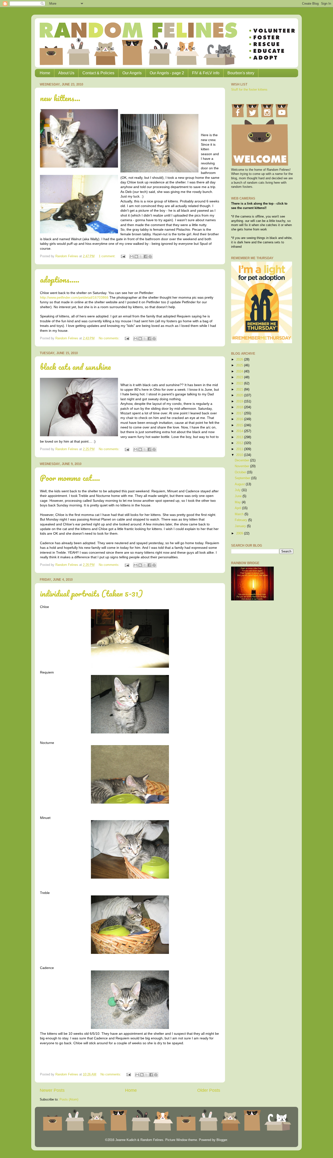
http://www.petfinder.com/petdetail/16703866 (74, 297)
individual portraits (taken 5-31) (91, 593)
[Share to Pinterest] (150, 256)
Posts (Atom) (68, 1099)
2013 (240, 437)
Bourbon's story (240, 73)
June (239, 496)
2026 (240, 359)
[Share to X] (140, 256)
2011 (240, 449)
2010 (240, 455)
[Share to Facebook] (145, 256)
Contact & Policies (98, 73)
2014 (240, 431)
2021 (240, 389)
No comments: (109, 338)
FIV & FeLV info (205, 73)
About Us (66, 73)
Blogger (221, 1140)
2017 (240, 413)
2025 (240, 365)
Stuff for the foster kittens (249, 89)
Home (45, 73)
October (241, 472)
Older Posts (208, 1090)
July (238, 490)
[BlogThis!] (136, 256)
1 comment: (108, 256)
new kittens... (60, 98)
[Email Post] (122, 256)
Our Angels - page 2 (167, 73)
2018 (240, 407)
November (242, 466)
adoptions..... (59, 279)
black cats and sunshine (75, 366)
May (238, 502)
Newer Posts (52, 1090)
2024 (240, 371)
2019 (240, 401)
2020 (240, 395)
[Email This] (131, 256)
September (243, 478)
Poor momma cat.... (70, 477)
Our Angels (132, 73)
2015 (240, 425)
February (241, 520)
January (241, 526)
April (238, 508)
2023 (240, 377)
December (242, 460)
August (240, 484)
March (240, 514)
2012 (240, 443)
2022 (240, 383)
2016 (240, 419)
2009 (240, 533)
